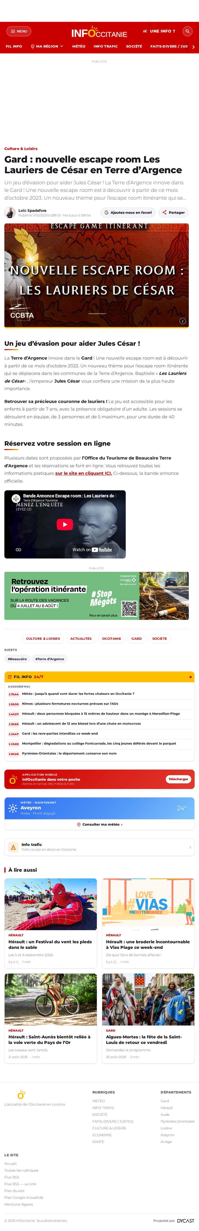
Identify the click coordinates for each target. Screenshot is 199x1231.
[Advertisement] (99, 99)
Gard (137, 638)
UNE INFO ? (159, 31)
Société (159, 638)
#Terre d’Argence (49, 659)
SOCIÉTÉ (134, 46)
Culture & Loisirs (20, 148)
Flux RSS (11, 1177)
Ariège (166, 1142)
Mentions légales (18, 1204)
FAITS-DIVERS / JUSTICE (112, 1121)
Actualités (81, 638)
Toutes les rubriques (21, 1170)
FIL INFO (14, 46)
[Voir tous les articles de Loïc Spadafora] (10, 212)
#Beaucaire (17, 659)
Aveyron (167, 1135)
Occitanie (111, 638)
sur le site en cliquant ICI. (83, 473)
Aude (165, 1114)
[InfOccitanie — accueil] (100, 31)
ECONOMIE (102, 1135)
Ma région (47, 46)
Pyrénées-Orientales (178, 1121)
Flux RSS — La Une (20, 1184)
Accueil (10, 1163)
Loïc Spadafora (32, 210)
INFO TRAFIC (106, 46)
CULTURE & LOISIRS (109, 1128)
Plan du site (14, 1191)
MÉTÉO (78, 46)
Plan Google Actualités (23, 1197)
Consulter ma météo (102, 824)
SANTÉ (98, 1142)
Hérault (167, 1108)
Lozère (166, 1128)
